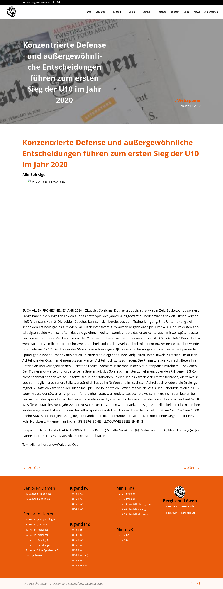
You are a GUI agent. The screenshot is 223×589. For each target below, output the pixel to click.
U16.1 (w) (77, 498)
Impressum (171, 512)
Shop (187, 12)
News (197, 12)
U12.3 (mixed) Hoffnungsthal (135, 504)
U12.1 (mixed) (127, 493)
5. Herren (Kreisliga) (37, 540)
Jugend (117, 12)
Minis (132, 12)
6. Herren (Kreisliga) (37, 534)
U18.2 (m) (77, 534)
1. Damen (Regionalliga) (39, 493)
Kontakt (174, 12)
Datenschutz (188, 512)
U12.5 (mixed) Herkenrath (133, 514)
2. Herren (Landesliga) (38, 524)
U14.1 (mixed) (80, 555)
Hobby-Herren (34, 555)
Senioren (101, 12)
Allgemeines (211, 12)
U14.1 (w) (77, 509)
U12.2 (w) (124, 534)
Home (88, 12)
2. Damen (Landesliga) (38, 498)
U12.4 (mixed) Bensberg (132, 509)
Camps (146, 12)
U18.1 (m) (77, 529)
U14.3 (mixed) (80, 565)
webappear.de (94, 584)
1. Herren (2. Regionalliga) (40, 519)
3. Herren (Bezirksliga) (38, 545)
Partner (162, 12)
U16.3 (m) (77, 550)
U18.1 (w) (77, 493)
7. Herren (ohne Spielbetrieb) (42, 550)
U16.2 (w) (77, 504)
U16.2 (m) (77, 545)
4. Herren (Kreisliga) (37, 529)
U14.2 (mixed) (80, 560)
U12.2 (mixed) (127, 498)
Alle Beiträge (33, 174)
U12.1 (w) (124, 540)
